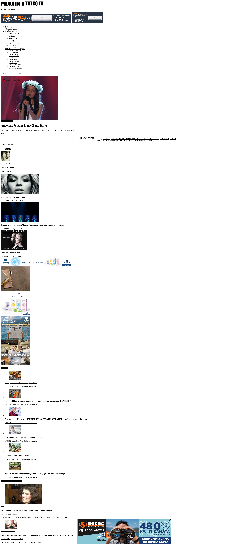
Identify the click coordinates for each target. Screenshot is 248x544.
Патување (12, 35)
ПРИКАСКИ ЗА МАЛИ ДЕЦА (15, 49)
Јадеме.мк (12, 36)
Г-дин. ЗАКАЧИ (9, 531)
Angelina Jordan (53, 130)
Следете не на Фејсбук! (8, 167)
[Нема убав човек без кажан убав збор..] (15, 379)
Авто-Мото (12, 40)
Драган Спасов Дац (15, 50)
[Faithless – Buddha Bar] (14, 249)
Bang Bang (62, 130)
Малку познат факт (11, 30)
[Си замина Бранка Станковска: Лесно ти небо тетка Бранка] (23, 503)
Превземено (12, 47)
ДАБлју (11, 57)
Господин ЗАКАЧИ (11, 31)
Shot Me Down (71, 130)
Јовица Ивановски (15, 54)
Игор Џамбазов (14, 66)
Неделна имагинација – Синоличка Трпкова (24, 437)
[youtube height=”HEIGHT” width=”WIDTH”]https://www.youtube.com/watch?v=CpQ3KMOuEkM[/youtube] (139, 139)
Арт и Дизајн (13, 42)
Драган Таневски (14, 61)
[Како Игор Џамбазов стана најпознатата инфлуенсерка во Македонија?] (15, 470)
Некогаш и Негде (14, 43)
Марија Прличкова (14, 229)
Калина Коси (13, 59)
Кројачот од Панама (15, 68)
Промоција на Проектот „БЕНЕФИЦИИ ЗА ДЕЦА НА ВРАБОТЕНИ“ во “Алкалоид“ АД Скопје (46, 419)
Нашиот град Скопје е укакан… (18, 455)
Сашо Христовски (15, 64)
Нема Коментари (31, 386)
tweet (2, 506)
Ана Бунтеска (13, 52)
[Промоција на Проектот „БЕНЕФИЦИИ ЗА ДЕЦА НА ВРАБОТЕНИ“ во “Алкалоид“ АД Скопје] (15, 415)
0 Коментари (43, 130)
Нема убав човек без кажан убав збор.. (21, 383)
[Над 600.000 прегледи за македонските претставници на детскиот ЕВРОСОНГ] (15, 397)
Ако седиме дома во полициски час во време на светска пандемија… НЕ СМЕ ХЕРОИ (37, 535)
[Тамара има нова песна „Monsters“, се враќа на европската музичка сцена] (20, 221)
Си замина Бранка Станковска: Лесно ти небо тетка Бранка (26, 510)
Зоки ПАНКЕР (14, 56)
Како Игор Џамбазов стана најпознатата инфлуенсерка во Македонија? (35, 474)
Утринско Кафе (10, 28)
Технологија (13, 38)
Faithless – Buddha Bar (10, 253)
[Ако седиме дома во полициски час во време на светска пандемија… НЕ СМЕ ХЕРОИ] (11, 528)
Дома (6, 26)
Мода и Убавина (14, 33)
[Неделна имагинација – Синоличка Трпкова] (15, 433)
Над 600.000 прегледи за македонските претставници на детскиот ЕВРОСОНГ (38, 401)
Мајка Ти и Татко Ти (10, 9)
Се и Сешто (12, 45)
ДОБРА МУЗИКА (7, 121)
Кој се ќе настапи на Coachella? (14, 197)
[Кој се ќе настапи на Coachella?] (20, 193)
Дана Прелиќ (13, 63)
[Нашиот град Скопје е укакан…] (15, 451)
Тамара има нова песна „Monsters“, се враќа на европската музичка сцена (32, 225)
